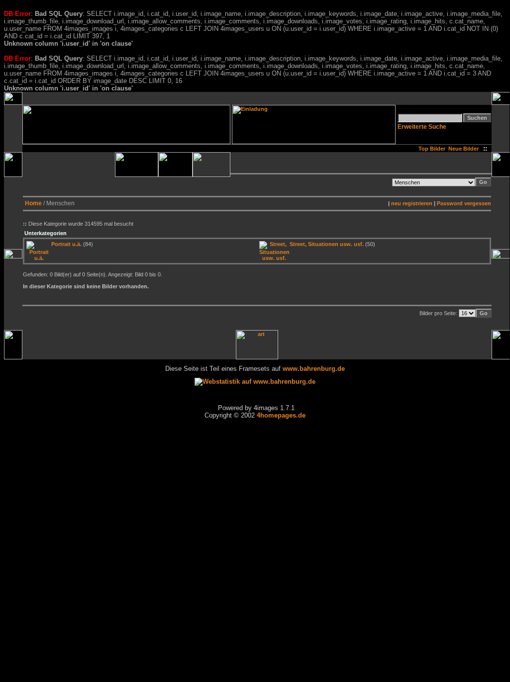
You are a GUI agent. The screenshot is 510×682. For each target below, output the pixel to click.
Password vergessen (464, 203)
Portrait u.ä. (66, 244)
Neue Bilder (465, 149)
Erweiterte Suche (422, 126)
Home (33, 203)
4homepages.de (281, 415)
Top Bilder (431, 149)
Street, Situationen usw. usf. (327, 244)
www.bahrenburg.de (314, 368)
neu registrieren (411, 203)
